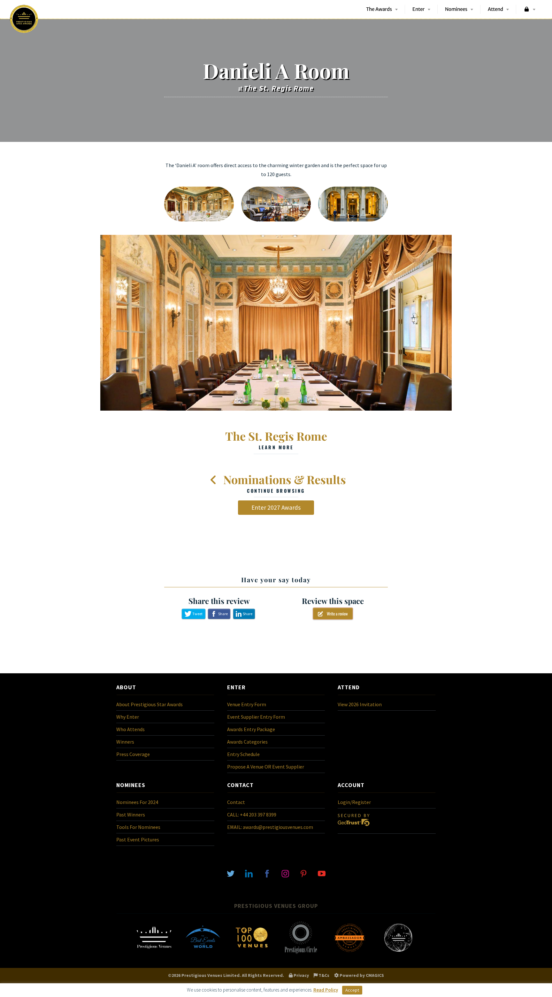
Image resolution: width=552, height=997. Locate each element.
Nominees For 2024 (137, 802)
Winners (125, 741)
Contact (236, 802)
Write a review (335, 613)
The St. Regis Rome (276, 439)
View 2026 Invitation (360, 704)
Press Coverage (133, 754)
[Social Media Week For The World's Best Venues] (398, 953)
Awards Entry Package (251, 729)
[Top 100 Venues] (251, 953)
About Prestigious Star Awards (149, 704)
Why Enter (127, 717)
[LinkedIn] (249, 873)
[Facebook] (267, 873)
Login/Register (354, 802)
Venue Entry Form (246, 704)
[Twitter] (230, 873)
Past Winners (130, 814)
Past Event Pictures (137, 839)
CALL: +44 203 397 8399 (251, 814)
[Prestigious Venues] (154, 953)
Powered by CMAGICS (361, 975)
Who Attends (130, 729)
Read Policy (325, 990)
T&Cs (323, 975)
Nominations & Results (283, 483)
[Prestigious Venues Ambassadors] (349, 953)
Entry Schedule (243, 754)
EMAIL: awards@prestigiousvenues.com (270, 827)
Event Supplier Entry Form (256, 717)
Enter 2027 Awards (276, 507)
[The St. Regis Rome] (276, 323)
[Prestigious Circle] (300, 953)
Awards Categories (247, 741)
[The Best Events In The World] (202, 953)
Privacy (301, 975)
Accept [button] (352, 990)
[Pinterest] (303, 873)
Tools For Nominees (138, 827)
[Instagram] (285, 873)
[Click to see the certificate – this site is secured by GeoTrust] (354, 827)
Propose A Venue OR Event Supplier (265, 766)
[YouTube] (321, 873)
